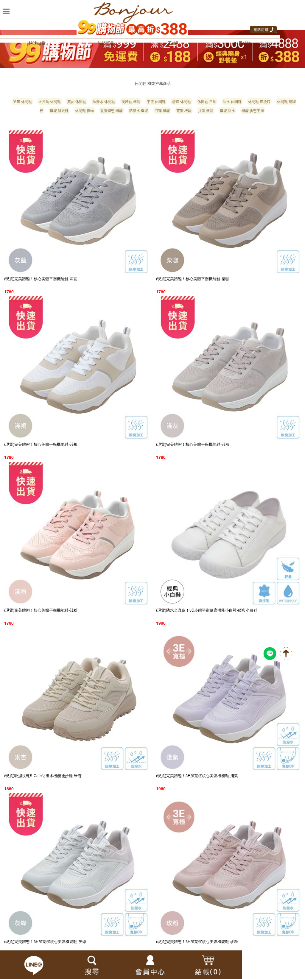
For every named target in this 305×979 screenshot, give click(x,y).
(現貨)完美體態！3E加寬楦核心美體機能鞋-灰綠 (45, 941)
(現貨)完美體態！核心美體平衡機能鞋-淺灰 (192, 444)
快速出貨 (37, 43)
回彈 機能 (162, 110)
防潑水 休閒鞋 (104, 101)
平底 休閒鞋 (156, 101)
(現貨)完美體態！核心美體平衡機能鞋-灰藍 (40, 278)
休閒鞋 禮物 (84, 110)
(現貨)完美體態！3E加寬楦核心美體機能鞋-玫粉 (197, 941)
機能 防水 (227, 110)
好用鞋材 (242, 43)
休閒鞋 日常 (206, 101)
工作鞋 (174, 43)
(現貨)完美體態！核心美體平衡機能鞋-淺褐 (40, 444)
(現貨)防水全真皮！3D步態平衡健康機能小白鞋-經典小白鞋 (206, 610)
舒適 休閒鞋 (181, 101)
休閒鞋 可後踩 (259, 101)
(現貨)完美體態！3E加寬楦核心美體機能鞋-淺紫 (197, 775)
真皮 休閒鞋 (76, 101)
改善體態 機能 (111, 110)
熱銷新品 (105, 43)
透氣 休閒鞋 (22, 101)
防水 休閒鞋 (232, 101)
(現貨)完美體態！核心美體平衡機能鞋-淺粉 (40, 610)
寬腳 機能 (184, 110)
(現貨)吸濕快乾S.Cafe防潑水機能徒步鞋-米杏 (43, 775)
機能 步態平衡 (253, 110)
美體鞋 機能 (131, 101)
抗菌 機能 (205, 110)
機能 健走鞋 (59, 110)
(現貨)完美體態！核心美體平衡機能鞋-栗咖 (192, 278)
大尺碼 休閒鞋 (49, 101)
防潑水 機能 (138, 110)
